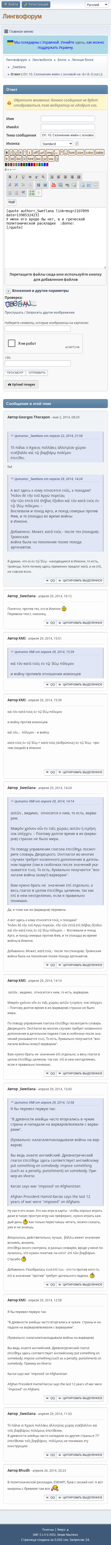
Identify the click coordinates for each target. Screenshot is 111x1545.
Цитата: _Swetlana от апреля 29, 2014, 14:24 (48, 479)
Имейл (12, 127)
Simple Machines (67, 1534)
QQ (52, 580)
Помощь (48, 1529)
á (5, 169)
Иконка (13, 143)
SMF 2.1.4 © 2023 (44, 1534)
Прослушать (14, 312)
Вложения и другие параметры (40, 290)
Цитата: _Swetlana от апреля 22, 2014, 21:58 (48, 436)
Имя (10, 118)
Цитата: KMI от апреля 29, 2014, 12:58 (44, 1102)
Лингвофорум (22, 16)
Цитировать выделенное (82, 580)
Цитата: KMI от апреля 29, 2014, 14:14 (44, 801)
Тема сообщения (21, 135)
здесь (80, 42)
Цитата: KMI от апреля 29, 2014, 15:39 (44, 652)
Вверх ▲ (63, 1529)
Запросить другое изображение (50, 312)
